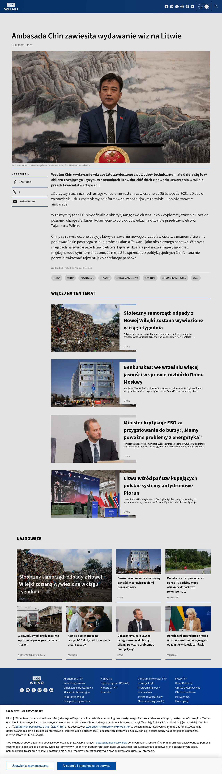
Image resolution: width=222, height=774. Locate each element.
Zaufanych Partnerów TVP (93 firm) (108, 726)
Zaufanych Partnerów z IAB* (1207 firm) (39, 726)
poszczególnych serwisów (111, 742)
